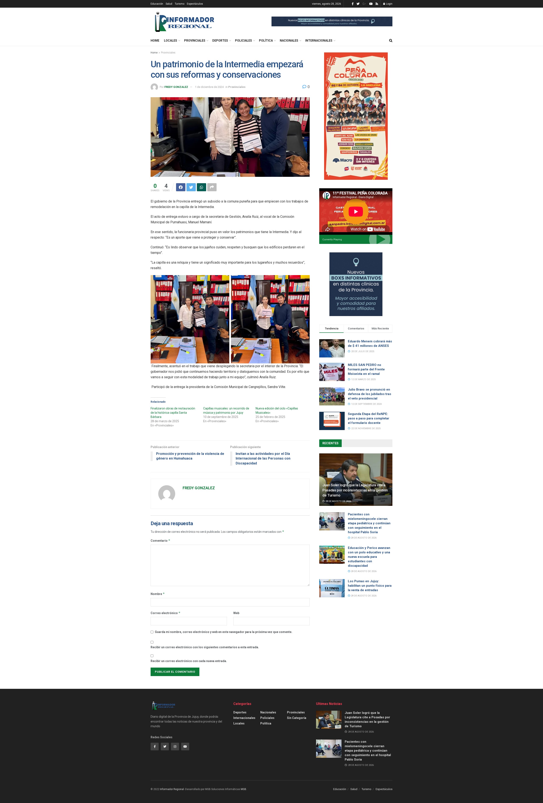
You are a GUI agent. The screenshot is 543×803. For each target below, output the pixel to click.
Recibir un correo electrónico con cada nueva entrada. (189, 661)
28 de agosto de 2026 (338, 501)
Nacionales (289, 40)
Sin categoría (296, 718)
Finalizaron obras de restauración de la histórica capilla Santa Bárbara (173, 413)
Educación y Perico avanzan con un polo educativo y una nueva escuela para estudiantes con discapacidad (369, 557)
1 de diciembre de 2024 (209, 87)
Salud (169, 3)
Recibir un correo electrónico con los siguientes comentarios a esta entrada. (205, 647)
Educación (157, 3)
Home (155, 40)
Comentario (160, 541)
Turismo (179, 3)
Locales (170, 40)
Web (236, 613)
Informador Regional (172, 789)
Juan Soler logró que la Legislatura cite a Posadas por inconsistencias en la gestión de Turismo (355, 490)
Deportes (220, 40)
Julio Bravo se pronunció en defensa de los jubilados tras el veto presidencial (369, 394)
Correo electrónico (166, 613)
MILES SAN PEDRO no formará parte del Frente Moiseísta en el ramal (366, 369)
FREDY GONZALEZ (176, 87)
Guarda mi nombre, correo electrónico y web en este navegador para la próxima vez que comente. (223, 632)
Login (388, 3)
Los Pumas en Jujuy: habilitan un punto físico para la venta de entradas (370, 585)
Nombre (158, 594)
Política (266, 40)
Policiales (243, 40)
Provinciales (194, 40)
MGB (243, 789)
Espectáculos (195, 3)
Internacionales (318, 40)
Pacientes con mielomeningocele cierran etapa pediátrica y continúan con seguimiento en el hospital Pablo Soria (369, 523)
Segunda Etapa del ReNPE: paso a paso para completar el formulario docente (368, 418)
